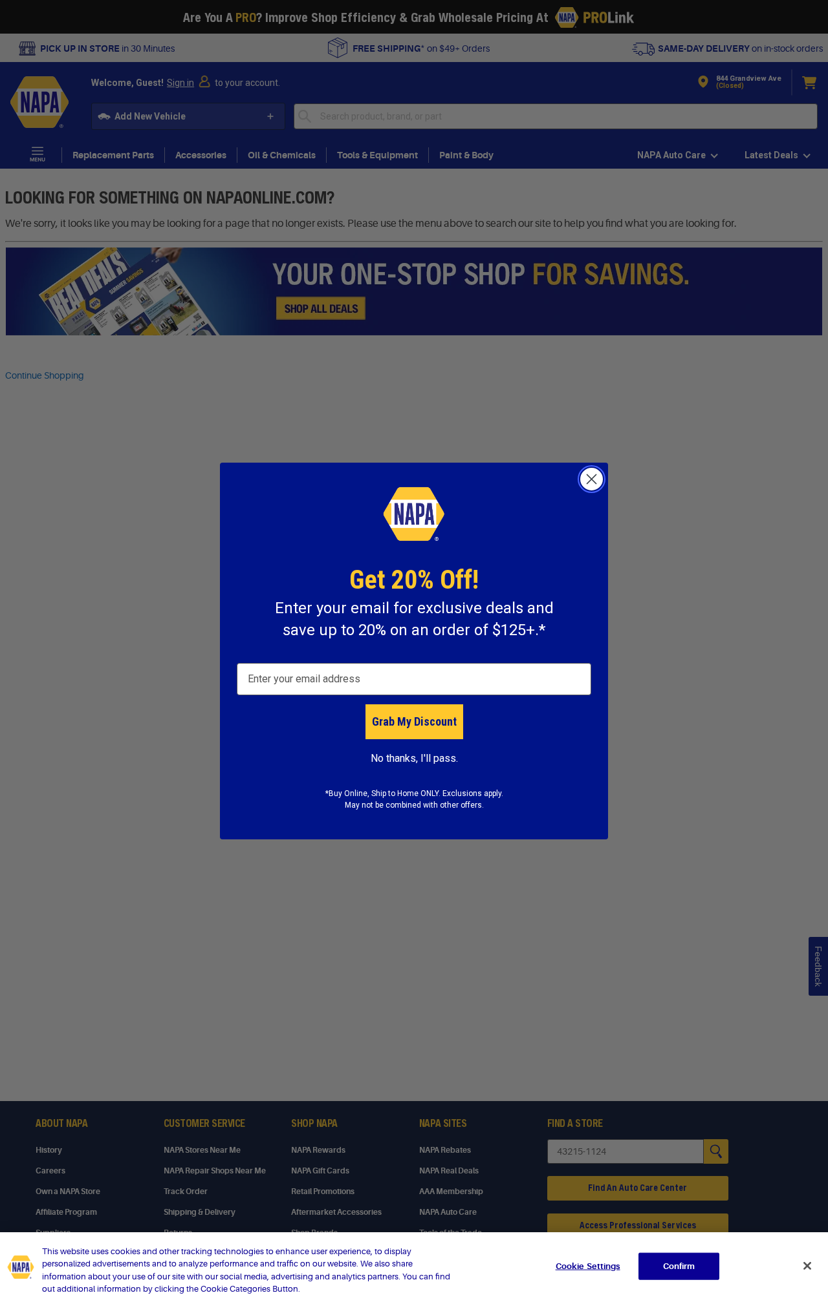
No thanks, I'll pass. (414, 758)
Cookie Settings (588, 1266)
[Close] (807, 1266)
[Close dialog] (591, 479)
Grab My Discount (414, 721)
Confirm (679, 1266)
